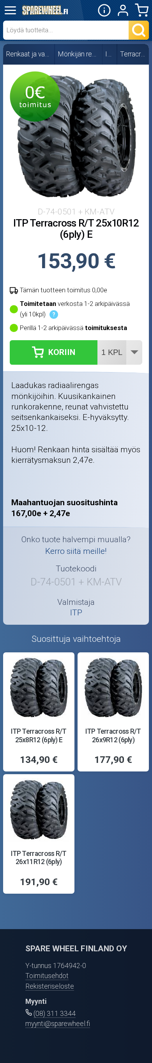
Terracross (133, 54)
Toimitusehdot (47, 976)
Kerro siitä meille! (76, 551)
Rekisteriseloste (49, 986)
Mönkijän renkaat (79, 54)
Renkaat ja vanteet (29, 54)
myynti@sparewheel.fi (57, 1024)
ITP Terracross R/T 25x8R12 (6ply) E (38, 735)
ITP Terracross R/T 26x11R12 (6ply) (38, 858)
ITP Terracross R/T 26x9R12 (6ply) (113, 735)
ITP (110, 54)
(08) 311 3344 (55, 1013)
